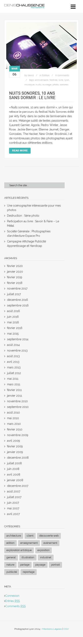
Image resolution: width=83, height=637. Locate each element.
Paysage (40, 564)
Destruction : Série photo (23, 215)
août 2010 (13, 412)
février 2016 (14, 328)
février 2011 (14, 390)
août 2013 (13, 356)
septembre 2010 (18, 406)
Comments (15, 606)
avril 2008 (13, 474)
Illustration (28, 557)
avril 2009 (13, 440)
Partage (24, 564)
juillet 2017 (14, 294)
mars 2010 (14, 423)
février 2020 (15, 266)
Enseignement (29, 542)
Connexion (12, 595)
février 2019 (14, 277)
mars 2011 (13, 384)
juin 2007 (13, 502)
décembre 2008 (18, 457)
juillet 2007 (14, 497)
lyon (66, 80)
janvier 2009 (15, 452)
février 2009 (15, 446)
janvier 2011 (14, 395)
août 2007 (13, 491)
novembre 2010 (17, 401)
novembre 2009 (17, 435)
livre (61, 80)
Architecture (13, 535)
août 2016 (13, 311)
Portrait (55, 564)
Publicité (11, 571)
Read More (20, 150)
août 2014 (13, 344)
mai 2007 (13, 508)
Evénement (50, 542)
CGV (66, 629)
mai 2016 (13, 322)
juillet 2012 (14, 373)
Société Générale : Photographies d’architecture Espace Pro (29, 233)
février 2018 (14, 282)
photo (56, 84)
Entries (12, 601)
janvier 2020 (15, 271)
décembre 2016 (17, 299)
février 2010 (14, 429)
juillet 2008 (14, 463)
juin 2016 (13, 316)
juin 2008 (13, 469)
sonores (64, 84)
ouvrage (47, 84)
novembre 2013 (17, 350)
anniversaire (41, 80)
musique (29, 84)
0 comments (62, 75)
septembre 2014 (17, 339)
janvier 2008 (15, 480)
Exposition (43, 550)
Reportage (28, 571)
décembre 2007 (17, 485)
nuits (38, 84)
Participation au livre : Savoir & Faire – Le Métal (33, 223)
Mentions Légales (52, 629)
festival (53, 80)
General (11, 557)
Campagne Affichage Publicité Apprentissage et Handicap (26, 243)
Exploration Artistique (19, 550)
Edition (46, 75)
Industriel (45, 557)
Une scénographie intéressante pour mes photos (34, 208)
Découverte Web (49, 535)
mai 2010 (13, 418)
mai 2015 (13, 333)
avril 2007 (13, 514)
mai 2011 (12, 378)
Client (30, 535)
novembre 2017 (17, 288)
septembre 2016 (18, 305)
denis (31, 75)
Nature (10, 564)
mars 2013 (14, 367)
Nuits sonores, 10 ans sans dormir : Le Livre (32, 95)
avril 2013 (13, 361)
